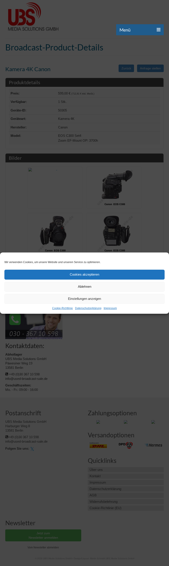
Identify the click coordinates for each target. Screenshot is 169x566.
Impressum (110, 308)
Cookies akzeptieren (84, 274)
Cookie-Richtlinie (62, 308)
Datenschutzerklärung (88, 308)
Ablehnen (84, 286)
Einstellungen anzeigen (84, 299)
